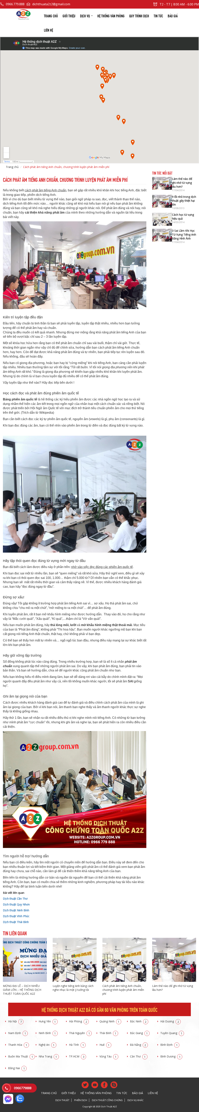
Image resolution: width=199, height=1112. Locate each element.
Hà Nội (15, 1021)
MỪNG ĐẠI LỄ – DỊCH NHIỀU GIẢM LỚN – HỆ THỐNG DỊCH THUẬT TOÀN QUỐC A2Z (22, 989)
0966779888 (22, 1088)
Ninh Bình (47, 1033)
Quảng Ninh (110, 1021)
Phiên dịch (80, 1100)
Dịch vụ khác (135, 1100)
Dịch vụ (85, 15)
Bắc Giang (139, 1033)
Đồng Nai (16, 1068)
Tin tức (158, 15)
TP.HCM (76, 1056)
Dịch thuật (62, 1100)
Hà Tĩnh (76, 1045)
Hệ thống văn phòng (111, 15)
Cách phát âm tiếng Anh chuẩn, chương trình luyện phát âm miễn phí (123, 989)
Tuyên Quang (171, 1033)
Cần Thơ (138, 1056)
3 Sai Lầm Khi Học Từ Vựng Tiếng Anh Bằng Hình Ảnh (184, 234)
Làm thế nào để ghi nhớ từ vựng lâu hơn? (182, 182)
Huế (105, 1045)
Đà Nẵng (138, 1045)
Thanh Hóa (17, 1045)
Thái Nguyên (79, 1033)
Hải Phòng (78, 1021)
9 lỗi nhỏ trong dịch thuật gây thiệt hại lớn (184, 200)
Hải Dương (169, 1021)
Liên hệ (48, 29)
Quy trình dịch (139, 15)
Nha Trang (48, 1056)
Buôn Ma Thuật (20, 1056)
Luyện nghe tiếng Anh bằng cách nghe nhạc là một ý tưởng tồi (73, 988)
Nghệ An (47, 1045)
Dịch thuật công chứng (107, 1100)
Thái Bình (108, 1033)
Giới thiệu (69, 15)
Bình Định (169, 1045)
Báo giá (173, 15)
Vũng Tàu (108, 1056)
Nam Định (17, 1033)
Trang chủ (51, 15)
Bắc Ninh (138, 1021)
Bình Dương (170, 1056)
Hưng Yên (47, 1021)
